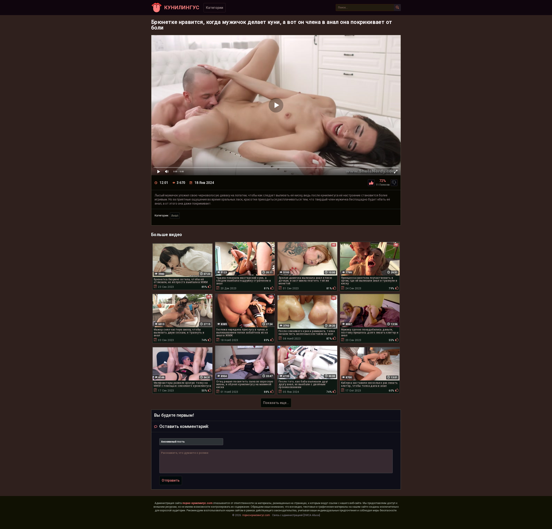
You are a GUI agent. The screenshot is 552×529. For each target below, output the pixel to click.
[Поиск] (397, 7)
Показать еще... (276, 403)
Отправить (171, 480)
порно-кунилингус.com (197, 503)
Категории (214, 8)
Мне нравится (371, 182)
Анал (174, 215)
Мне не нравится (394, 182)
